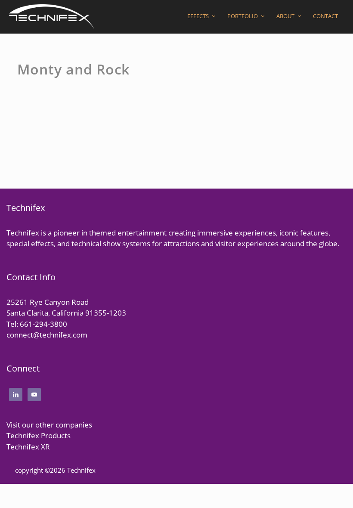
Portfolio (242, 16)
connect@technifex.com (46, 335)
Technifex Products (38, 435)
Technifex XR (28, 447)
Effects (198, 16)
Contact (325, 16)
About (285, 16)
